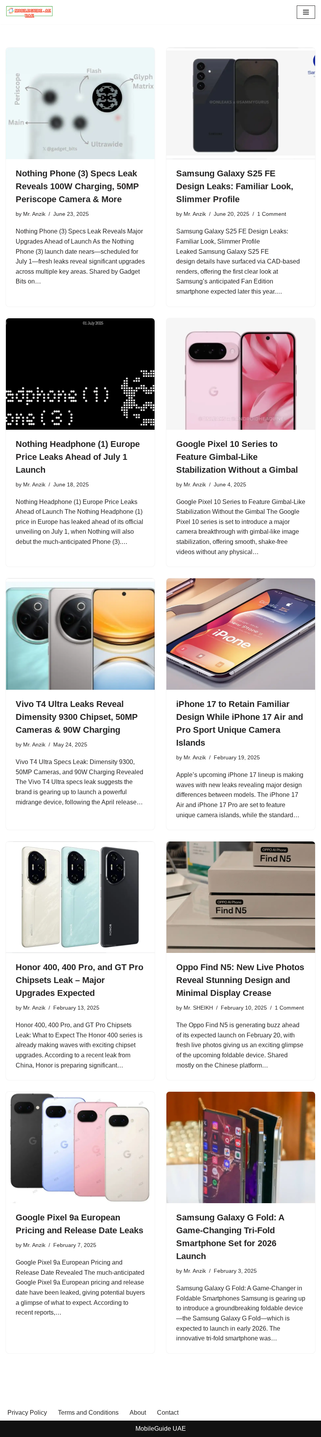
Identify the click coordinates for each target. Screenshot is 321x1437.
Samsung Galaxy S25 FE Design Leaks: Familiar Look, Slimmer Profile (234, 186)
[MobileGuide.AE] (29, 12)
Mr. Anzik (34, 214)
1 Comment (271, 214)
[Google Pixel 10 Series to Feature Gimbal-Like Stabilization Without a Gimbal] (240, 374)
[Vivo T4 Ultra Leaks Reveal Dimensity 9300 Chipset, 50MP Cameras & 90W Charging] (80, 634)
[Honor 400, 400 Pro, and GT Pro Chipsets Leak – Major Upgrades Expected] (80, 897)
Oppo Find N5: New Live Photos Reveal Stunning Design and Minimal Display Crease (240, 980)
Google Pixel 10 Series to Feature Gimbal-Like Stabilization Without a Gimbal (237, 457)
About (138, 1412)
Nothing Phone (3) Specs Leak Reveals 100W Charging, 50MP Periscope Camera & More (77, 186)
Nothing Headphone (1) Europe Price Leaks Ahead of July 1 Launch (78, 457)
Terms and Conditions (88, 1412)
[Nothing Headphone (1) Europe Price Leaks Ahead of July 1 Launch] (80, 374)
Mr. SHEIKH (198, 1008)
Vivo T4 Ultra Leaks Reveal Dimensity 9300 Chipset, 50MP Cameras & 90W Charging (77, 717)
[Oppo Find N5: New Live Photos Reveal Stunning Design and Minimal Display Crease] (240, 897)
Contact (168, 1412)
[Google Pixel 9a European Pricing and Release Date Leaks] (80, 1147)
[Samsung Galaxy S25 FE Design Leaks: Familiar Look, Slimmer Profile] (240, 103)
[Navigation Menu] (306, 12)
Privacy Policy (27, 1412)
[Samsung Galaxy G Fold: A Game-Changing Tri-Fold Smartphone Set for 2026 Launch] (240, 1147)
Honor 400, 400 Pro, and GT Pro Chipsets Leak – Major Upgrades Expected (79, 980)
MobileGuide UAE (160, 1428)
